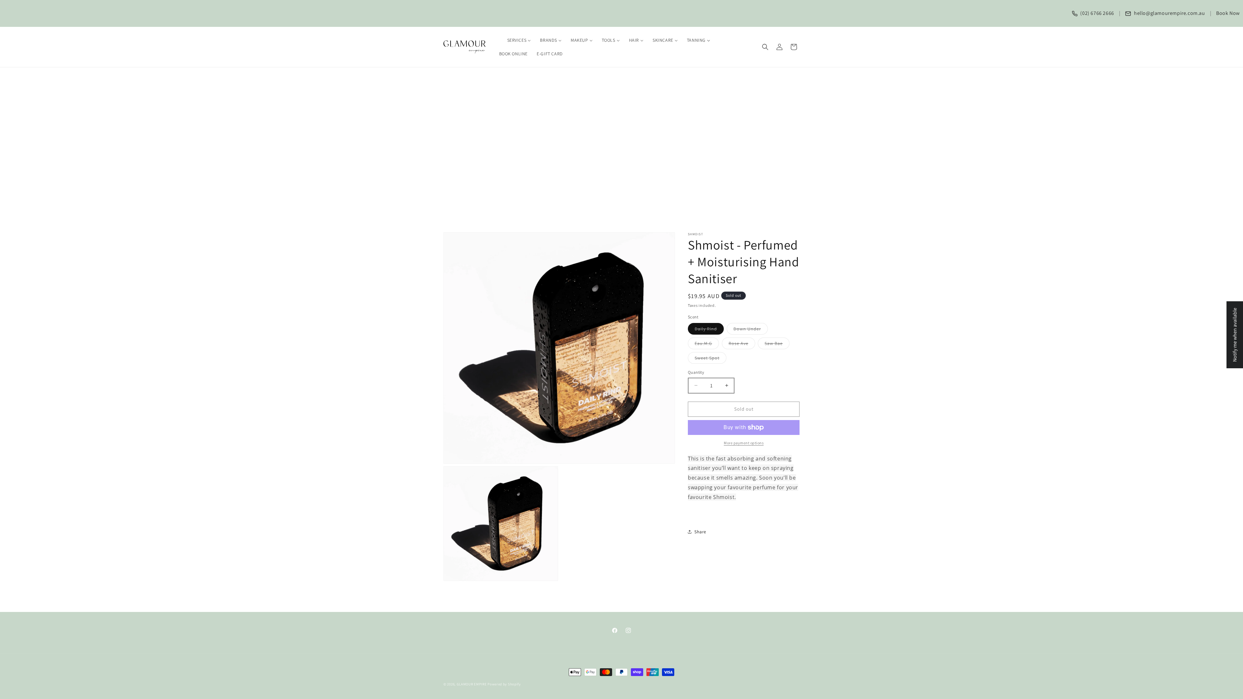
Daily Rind (709, 330)
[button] (765, 47)
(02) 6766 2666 (1096, 13)
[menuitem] (515, 40)
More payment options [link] (744, 442)
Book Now (1228, 13)
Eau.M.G (707, 344)
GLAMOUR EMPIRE (472, 684)
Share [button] (700, 532)
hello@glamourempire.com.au (1169, 13)
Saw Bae (777, 344)
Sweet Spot (710, 359)
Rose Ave (742, 344)
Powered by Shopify (504, 684)
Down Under (750, 330)
